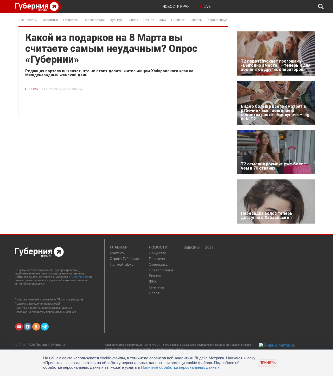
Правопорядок (94, 19)
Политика (178, 19)
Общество (70, 19)
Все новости (27, 19)
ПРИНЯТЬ (268, 363)
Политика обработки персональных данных (43, 307)
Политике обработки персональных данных (180, 367)
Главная (118, 247)
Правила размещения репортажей (37, 303)
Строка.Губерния (124, 259)
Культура (117, 19)
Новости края (176, 6)
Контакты (117, 253)
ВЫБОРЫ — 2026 (198, 248)
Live (207, 6)
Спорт (133, 19)
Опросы (196, 19)
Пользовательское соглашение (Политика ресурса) (49, 299)
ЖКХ (162, 19)
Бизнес (148, 19)
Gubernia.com (79, 276)
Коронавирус (217, 19)
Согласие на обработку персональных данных (45, 311)
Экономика (50, 19)
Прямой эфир (121, 264)
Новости (158, 247)
